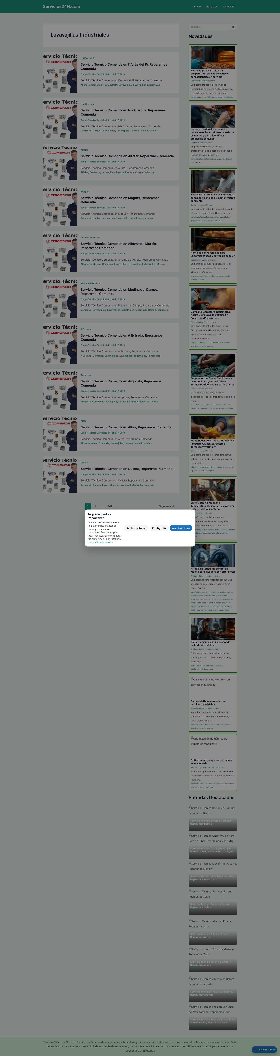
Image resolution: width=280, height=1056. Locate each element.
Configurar (159, 528)
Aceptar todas (181, 528)
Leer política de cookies (100, 542)
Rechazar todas (136, 528)
